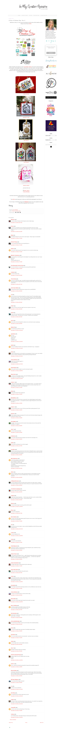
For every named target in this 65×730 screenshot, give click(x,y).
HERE (30, 23)
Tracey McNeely (26, 191)
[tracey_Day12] (26, 190)
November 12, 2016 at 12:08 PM (17, 370)
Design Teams (25, 15)
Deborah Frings (14, 241)
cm (11, 294)
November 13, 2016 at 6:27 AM (16, 513)
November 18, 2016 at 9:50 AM (16, 644)
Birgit (12, 235)
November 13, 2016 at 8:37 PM (16, 572)
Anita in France (14, 553)
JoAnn (12, 576)
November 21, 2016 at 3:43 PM (16, 675)
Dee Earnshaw (14, 613)
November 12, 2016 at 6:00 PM (16, 477)
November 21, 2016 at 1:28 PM (16, 666)
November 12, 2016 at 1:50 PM (16, 417)
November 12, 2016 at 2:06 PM (16, 425)
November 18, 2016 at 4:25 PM (16, 651)
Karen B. (13, 413)
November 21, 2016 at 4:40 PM (16, 682)
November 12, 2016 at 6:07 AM (16, 222)
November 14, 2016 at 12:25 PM (17, 601)
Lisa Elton (13, 449)
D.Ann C (12, 663)
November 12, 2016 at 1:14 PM (16, 387)
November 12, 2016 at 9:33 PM (16, 499)
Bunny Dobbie (14, 670)
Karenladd (13, 585)
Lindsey (12, 495)
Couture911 (13, 707)
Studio (30, 15)
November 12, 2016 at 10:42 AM (17, 330)
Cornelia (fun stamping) (15, 488)
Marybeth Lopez (26, 117)
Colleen (12, 699)
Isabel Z (12, 248)
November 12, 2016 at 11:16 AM (16, 356)
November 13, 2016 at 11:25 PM (16, 581)
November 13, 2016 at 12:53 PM (17, 535)
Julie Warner (26, 140)
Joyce (12, 627)
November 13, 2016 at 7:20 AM (16, 521)
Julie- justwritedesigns (15, 621)
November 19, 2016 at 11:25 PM (16, 660)
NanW (12, 345)
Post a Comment (13, 719)
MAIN (13, 199)
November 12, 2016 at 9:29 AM (16, 323)
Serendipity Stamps (28, 66)
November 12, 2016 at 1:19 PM (16, 394)
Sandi (12, 312)
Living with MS (44, 15)
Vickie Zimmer (26, 94)
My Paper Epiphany (15, 679)
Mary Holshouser (14, 458)
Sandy (12, 641)
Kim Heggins (13, 421)
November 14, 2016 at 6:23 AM (16, 595)
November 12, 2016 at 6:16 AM (16, 231)
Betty (12, 391)
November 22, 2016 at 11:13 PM (16, 689)
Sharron (12, 503)
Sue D (12, 320)
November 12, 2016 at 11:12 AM (16, 348)
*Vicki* (12, 305)
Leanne (12, 532)
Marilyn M (13, 327)
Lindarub (13, 272)
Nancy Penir (13, 374)
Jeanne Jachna (26, 185)
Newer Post (11, 722)
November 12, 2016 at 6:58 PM (16, 485)
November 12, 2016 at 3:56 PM (16, 454)
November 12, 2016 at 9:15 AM (16, 316)
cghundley (13, 333)
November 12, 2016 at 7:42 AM (16, 251)
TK (11, 524)
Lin (11, 686)
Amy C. (12, 429)
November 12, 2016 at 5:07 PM (16, 468)
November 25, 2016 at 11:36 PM (16, 717)
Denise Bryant (14, 367)
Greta (12, 351)
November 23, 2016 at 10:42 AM (17, 703)
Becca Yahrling (14, 605)
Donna (12, 226)
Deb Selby (13, 692)
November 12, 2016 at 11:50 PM (16, 506)
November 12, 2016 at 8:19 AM (16, 275)
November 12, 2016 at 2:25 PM (16, 432)
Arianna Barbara (14, 359)
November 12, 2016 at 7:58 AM (16, 268)
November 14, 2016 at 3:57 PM (16, 609)
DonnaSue (13, 634)
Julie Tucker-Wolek (14, 287)
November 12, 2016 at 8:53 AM (16, 302)
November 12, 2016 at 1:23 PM (16, 403)
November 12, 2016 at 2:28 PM (16, 439)
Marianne (13, 219)
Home (19, 15)
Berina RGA (13, 598)
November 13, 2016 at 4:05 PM (16, 559)
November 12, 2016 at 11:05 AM (16, 341)
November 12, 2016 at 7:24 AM (16, 238)
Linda (12, 539)
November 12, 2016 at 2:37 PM (16, 445)
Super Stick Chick (14, 569)
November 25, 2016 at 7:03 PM (16, 710)
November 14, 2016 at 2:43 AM (16, 588)
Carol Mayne (26, 162)
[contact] (51, 42)
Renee (12, 510)
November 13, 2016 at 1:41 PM (16, 542)
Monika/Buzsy (14, 397)
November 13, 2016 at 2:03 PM (16, 550)
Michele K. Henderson (15, 255)
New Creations (14, 516)
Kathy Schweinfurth (15, 562)
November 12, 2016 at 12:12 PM (17, 378)
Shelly (12, 442)
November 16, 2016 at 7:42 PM (16, 637)
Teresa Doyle (13, 278)
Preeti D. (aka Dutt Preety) (16, 654)
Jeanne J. (13, 382)
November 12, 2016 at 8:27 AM (16, 284)
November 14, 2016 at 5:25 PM (16, 617)
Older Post (41, 722)
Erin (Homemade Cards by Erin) (17, 265)
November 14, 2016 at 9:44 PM (16, 624)
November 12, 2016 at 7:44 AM (16, 261)
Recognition (36, 15)
